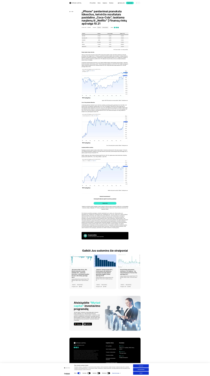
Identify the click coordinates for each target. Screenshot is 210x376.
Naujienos (105, 3)
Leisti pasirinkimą (141, 369)
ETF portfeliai (92, 3)
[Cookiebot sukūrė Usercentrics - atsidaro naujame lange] (67, 374)
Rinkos (99, 3)
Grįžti (72, 11)
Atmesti (140, 373)
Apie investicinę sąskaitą (111, 349)
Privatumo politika (109, 355)
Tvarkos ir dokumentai (110, 352)
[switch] (89, 373)
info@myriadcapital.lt (123, 357)
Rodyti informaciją (115, 373)
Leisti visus (141, 365)
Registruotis (129, 3)
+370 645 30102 (122, 353)
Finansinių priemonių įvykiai (111, 362)
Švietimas (111, 3)
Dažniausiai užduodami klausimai (110, 359)
